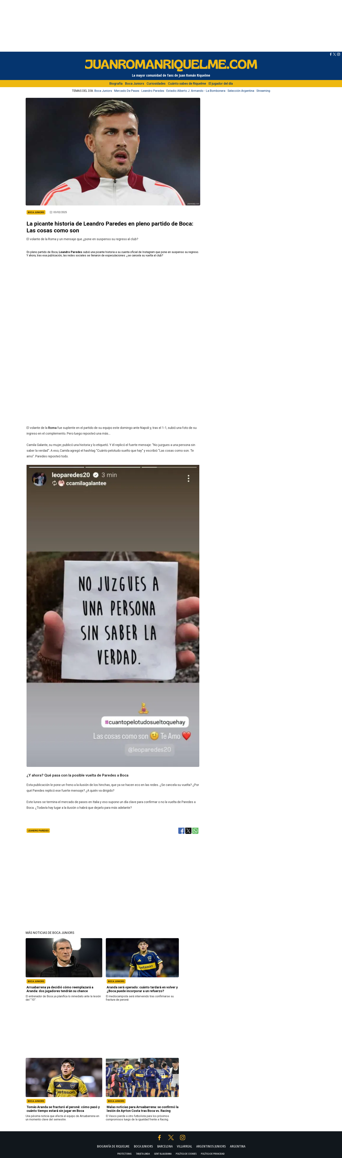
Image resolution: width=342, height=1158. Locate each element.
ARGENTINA (237, 1146)
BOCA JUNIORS (36, 981)
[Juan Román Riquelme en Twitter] (334, 54)
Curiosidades (156, 83)
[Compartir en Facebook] (181, 830)
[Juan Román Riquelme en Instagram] (338, 54)
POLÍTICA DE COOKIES (186, 1153)
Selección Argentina (240, 90)
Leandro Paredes (152, 90)
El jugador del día (221, 83)
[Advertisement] (171, 25)
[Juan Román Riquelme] (171, 71)
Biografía (116, 83)
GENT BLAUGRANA (163, 1153)
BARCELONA (165, 1146)
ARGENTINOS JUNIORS (211, 1146)
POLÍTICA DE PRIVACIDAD (213, 1153)
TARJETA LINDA (143, 1153)
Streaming (263, 90)
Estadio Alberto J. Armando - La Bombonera (195, 90)
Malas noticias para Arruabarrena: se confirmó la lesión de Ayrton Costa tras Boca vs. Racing (142, 1109)
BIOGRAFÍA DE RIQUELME (113, 1146)
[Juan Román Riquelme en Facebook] (330, 54)
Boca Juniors (134, 83)
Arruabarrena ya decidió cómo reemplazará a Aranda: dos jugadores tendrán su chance (60, 989)
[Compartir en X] (188, 830)
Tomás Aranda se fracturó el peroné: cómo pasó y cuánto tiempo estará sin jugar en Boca (63, 1109)
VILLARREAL (184, 1146)
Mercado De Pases (126, 90)
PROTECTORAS (124, 1153)
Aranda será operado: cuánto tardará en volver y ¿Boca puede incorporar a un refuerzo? (142, 989)
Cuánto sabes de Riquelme (187, 83)
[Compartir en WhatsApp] (195, 830)
